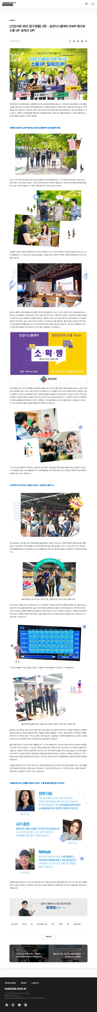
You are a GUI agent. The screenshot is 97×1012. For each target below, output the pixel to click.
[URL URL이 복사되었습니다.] (86, 41)
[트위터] (74, 41)
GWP (52, 924)
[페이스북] (70, 41)
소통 (32, 924)
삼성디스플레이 (14, 924)
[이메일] (82, 41)
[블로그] (78, 41)
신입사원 (24, 924)
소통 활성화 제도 (77, 924)
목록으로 (48, 937)
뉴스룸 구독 (35, 983)
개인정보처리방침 (10, 983)
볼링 (68, 924)
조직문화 (61, 924)
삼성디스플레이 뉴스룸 (42, 924)
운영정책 (23, 983)
